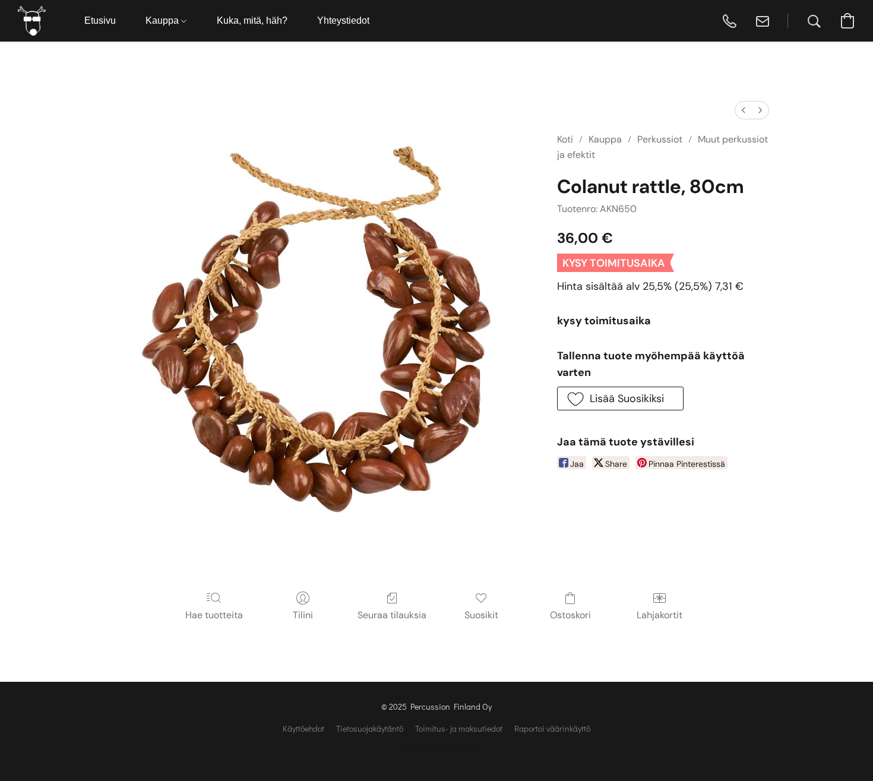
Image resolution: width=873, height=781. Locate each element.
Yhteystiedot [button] (343, 20)
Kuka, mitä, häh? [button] (252, 20)
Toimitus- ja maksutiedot (458, 728)
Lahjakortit (659, 615)
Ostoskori (570, 615)
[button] (32, 21)
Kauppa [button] (163, 20)
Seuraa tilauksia (392, 615)
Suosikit (481, 615)
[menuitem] (743, 110)
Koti (565, 139)
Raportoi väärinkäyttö (552, 728)
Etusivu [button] (100, 20)
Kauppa (605, 139)
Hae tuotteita (214, 615)
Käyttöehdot (303, 728)
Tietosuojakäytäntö (369, 728)
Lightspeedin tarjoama (436, 749)
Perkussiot (659, 139)
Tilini (303, 615)
